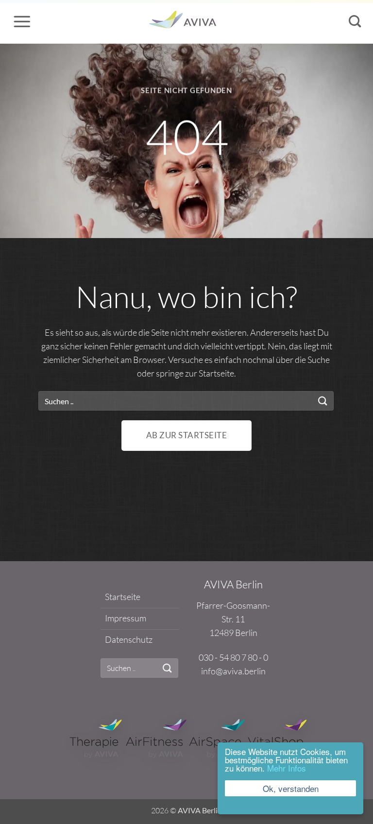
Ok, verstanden (291, 788)
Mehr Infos (286, 768)
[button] (21, 21)
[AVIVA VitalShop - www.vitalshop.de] (277, 737)
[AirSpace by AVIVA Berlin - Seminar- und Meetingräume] (185, 22)
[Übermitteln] (323, 401)
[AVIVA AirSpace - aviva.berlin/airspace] (216, 737)
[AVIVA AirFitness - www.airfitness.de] (156, 737)
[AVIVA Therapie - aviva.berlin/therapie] (96, 737)
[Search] (355, 21)
